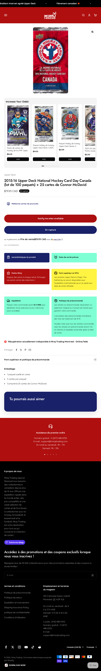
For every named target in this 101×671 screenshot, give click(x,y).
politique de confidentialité (17, 612)
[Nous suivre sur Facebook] (6, 647)
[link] (18, 125)
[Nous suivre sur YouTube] (26, 647)
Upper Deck (10, 174)
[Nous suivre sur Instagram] (19, 647)
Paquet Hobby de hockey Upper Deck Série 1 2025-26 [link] (43, 146)
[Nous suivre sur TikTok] (33, 647)
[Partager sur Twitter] (21, 350)
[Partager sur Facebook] (16, 350)
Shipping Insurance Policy (16, 607)
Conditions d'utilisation (15, 617)
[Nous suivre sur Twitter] (12, 647)
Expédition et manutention (16, 602)
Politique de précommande (17, 592)
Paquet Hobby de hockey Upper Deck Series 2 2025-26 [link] (69, 144)
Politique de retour (13, 597)
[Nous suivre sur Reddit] (39, 647)
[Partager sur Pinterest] (25, 350)
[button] (89, 125)
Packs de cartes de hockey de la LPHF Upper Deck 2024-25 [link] (17, 149)
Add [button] (18, 159)
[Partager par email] (30, 350)
